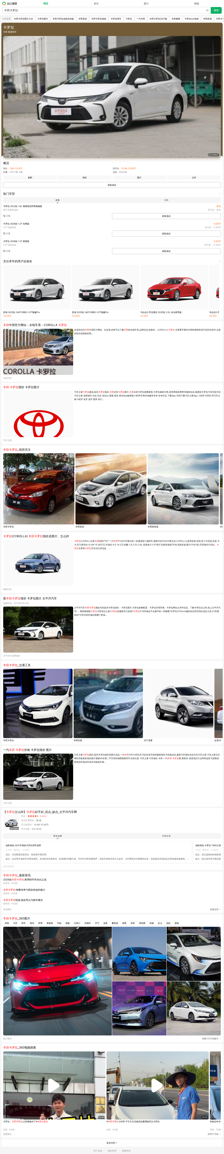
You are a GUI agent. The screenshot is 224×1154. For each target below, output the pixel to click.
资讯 (96, 3)
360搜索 (10, 3)
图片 (146, 3)
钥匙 (68, 923)
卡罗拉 (129, 18)
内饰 (7, 923)
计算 (8, 216)
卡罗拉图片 (42, 18)
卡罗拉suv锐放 (192, 18)
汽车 (15, 923)
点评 (194, 177)
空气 (97, 923)
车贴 (59, 923)
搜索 (216, 10)
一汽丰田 (141, 18)
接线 (177, 923)
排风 (133, 923)
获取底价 (112, 185)
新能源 (50, 923)
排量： (6, 172)
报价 (85, 177)
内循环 (87, 923)
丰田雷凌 (82, 18)
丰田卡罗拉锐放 (98, 18)
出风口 (77, 923)
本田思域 (207, 18)
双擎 (40, 923)
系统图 (142, 923)
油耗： (116, 172)
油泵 (105, 923)
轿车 (23, 923)
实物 (151, 923)
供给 (168, 923)
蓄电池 (115, 923)
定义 (160, 923)
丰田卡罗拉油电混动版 (63, 18)
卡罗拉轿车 (116, 18)
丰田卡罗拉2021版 (158, 18)
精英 (124, 923)
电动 (32, 923)
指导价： (117, 168)
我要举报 (126, 1150)
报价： (6, 168)
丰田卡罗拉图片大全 (23, 18)
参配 (30, 177)
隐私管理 (112, 1150)
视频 (196, 3)
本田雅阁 (176, 18)
